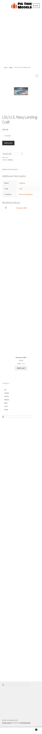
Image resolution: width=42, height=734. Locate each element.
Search (21, 730)
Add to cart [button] (21, 368)
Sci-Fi (6, 406)
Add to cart (8, 143)
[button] (36, 75)
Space (6, 409)
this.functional (25, 723)
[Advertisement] (21, 38)
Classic (6, 396)
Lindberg (22, 183)
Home (5, 67)
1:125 (20, 189)
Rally (5, 403)
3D (5, 389)
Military (11, 67)
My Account (7, 730)
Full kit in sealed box (26, 194)
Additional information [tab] (10, 169)
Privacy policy (6, 723)
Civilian (6, 393)
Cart (32, 729)
